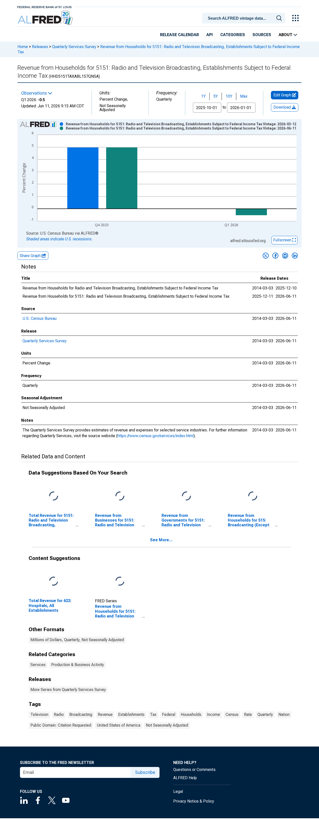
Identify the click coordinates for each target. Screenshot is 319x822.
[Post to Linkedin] (295, 256)
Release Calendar (179, 34)
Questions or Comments (194, 769)
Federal (168, 714)
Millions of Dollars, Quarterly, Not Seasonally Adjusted (77, 639)
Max (243, 96)
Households (191, 714)
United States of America (118, 725)
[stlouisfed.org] (44, 6)
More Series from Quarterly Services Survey (68, 689)
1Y (203, 96)
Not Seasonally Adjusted (167, 725)
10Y (229, 96)
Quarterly (265, 714)
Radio (59, 714)
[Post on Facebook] (275, 256)
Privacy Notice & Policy (193, 801)
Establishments (131, 714)
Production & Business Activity (77, 664)
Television (39, 714)
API (209, 34)
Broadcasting (80, 714)
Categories (232, 34)
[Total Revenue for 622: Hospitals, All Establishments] (54, 581)
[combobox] (244, 18)
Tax (153, 714)
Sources (261, 34)
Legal (178, 791)
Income (213, 714)
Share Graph (31, 255)
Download (282, 107)
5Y (215, 96)
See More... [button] (161, 540)
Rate (248, 714)
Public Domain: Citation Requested (60, 725)
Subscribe (145, 772)
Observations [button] (34, 93)
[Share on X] (266, 256)
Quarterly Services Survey (74, 46)
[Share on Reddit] (285, 256)
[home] (45, 18)
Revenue (105, 714)
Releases (40, 46)
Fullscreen (282, 240)
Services (38, 664)
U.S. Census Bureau (39, 318)
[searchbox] (244, 18)
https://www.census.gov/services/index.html (155, 435)
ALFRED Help (185, 777)
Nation (284, 714)
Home (22, 46)
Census (232, 714)
